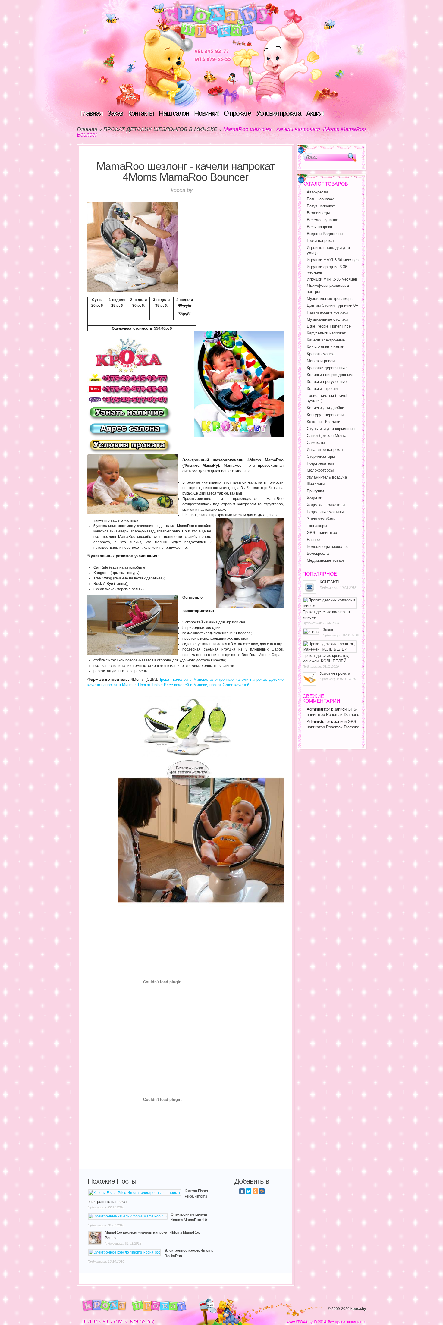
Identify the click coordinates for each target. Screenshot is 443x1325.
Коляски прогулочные (327, 381)
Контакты (141, 113)
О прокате (237, 113)
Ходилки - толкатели (326, 505)
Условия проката (278, 113)
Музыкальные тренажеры (330, 298)
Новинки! (206, 113)
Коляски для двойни (325, 408)
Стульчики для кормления (331, 428)
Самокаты (316, 442)
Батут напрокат (321, 206)
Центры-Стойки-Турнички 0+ (332, 305)
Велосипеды (318, 213)
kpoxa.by (358, 1309)
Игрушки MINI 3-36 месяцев (332, 279)
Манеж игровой (321, 361)
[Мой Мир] (262, 1191)
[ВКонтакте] (242, 1191)
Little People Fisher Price (329, 326)
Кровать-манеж (321, 354)
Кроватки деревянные (327, 368)
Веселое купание (322, 220)
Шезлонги (316, 484)
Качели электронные (326, 340)
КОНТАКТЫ (330, 582)
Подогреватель (321, 463)
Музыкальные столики (327, 319)
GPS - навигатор (322, 532)
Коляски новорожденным (330, 374)
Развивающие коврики (327, 312)
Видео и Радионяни (325, 233)
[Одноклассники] (255, 1191)
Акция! (314, 113)
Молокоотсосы (320, 470)
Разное (313, 539)
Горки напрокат (320, 240)
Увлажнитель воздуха (327, 477)
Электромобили (321, 518)
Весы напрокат (320, 226)
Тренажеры (317, 525)
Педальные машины (325, 512)
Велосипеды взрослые (327, 546)
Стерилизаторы (321, 456)
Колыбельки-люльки (325, 347)
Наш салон (174, 113)
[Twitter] (248, 1191)
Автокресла (317, 192)
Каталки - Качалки (323, 421)
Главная (91, 113)
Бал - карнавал (321, 199)
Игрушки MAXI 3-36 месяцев (333, 260)
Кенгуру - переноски (325, 415)
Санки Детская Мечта (326, 435)
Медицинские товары (326, 560)
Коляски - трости (322, 388)
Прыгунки (315, 491)
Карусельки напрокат (326, 333)
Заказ (115, 113)
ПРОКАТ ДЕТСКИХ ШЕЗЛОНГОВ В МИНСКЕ (160, 129)
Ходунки (314, 498)
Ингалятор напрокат (325, 449)
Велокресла (318, 553)
